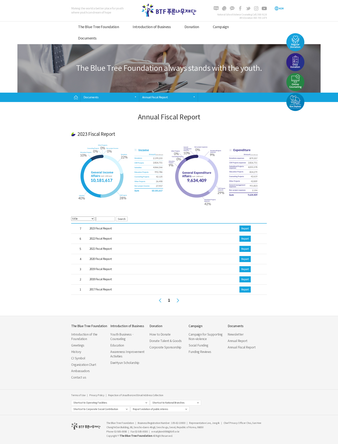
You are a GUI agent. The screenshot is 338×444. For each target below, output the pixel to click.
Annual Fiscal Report (241, 347)
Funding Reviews (200, 352)
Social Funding (198, 345)
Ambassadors (80, 371)
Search (121, 219)
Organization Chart (83, 365)
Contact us (78, 377)
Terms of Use (78, 395)
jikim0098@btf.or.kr (169, 431)
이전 (160, 300)
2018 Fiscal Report (100, 279)
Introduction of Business (152, 27)
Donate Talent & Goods (165, 341)
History (76, 352)
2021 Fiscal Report (100, 249)
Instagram (256, 8)
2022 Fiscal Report (100, 238)
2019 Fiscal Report (100, 269)
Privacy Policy (96, 395)
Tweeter (248, 8)
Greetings (77, 345)
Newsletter (235, 334)
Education (117, 345)
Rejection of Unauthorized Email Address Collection (135, 395)
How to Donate (160, 334)
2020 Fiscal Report (100, 259)
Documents (87, 38)
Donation (191, 27)
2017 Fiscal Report (100, 289)
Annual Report (237, 341)
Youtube (264, 8)
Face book (240, 8)
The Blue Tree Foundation (98, 27)
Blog (216, 8)
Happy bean (224, 8)
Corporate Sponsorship (165, 347)
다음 (178, 300)
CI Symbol (78, 358)
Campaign (221, 27)
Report (245, 228)
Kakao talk (232, 8)
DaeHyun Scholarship (124, 363)
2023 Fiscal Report (100, 228)
